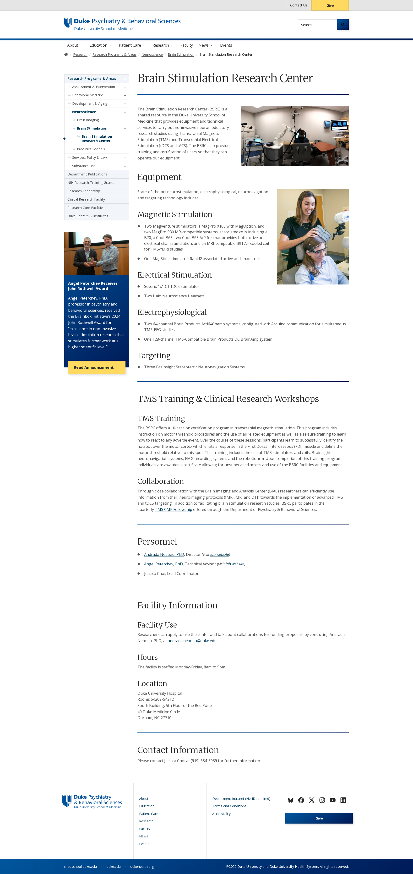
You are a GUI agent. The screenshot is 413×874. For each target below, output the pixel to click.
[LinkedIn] (343, 800)
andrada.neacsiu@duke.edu (192, 640)
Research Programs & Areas (91, 78)
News (204, 45)
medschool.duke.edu (80, 866)
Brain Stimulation (92, 128)
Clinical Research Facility (86, 199)
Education (98, 45)
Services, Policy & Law (89, 157)
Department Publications (87, 174)
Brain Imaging (88, 120)
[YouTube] (332, 800)
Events (226, 45)
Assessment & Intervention (93, 86)
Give (330, 5)
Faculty (186, 45)
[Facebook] (301, 800)
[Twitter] (311, 800)
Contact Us (298, 5)
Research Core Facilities (85, 207)
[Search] (343, 24)
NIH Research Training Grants (90, 182)
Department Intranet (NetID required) (241, 798)
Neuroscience (84, 111)
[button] (124, 79)
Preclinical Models (91, 149)
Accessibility (221, 813)
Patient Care (130, 45)
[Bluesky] (290, 800)
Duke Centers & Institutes (87, 216)
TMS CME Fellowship (173, 509)
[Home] (122, 22)
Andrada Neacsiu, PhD (164, 554)
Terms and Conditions (229, 806)
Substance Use (84, 166)
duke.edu (113, 866)
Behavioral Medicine (88, 95)
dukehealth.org (142, 866)
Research (160, 45)
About (72, 45)
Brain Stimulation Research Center (97, 138)
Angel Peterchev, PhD (163, 564)
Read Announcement (94, 367)
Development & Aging (89, 103)
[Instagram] (322, 800)
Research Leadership (83, 191)
